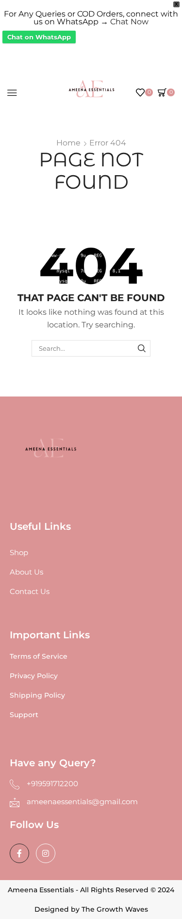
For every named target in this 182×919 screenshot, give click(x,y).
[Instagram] (45, 853)
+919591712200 (52, 783)
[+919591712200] (14, 784)
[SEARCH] (141, 348)
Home (68, 142)
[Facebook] (19, 853)
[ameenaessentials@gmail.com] (14, 802)
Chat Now (129, 21)
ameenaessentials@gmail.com (82, 801)
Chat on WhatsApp (39, 37)
